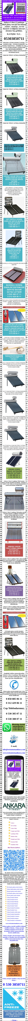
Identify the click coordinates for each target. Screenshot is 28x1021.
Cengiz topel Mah (15, 831)
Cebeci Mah (14, 828)
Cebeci (12, 823)
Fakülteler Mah (14, 844)
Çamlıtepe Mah (14, 833)
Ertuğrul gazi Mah (15, 839)
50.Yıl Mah (13, 825)
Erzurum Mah (14, 842)
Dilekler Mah (14, 836)
